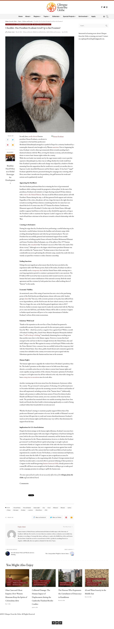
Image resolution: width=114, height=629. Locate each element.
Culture (9, 578)
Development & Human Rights (14, 580)
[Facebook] (8, 140)
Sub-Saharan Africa (17, 584)
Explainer (89, 580)
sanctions (56, 147)
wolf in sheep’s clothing (32, 335)
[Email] (13, 145)
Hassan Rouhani (27, 507)
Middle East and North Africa (24, 24)
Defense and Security (11, 24)
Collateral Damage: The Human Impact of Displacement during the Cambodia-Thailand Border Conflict (42, 597)
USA (46, 510)
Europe (9, 582)
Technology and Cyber (92, 584)
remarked (34, 245)
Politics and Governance (44, 24)
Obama (8, 510)
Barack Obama (17, 507)
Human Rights (63, 582)
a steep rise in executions (31, 377)
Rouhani (23, 510)
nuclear (69, 507)
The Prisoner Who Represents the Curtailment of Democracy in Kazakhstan (69, 593)
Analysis (36, 580)
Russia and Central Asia (65, 584)
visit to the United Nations (32, 195)
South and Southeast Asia (40, 584)
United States (39, 510)
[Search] (107, 16)
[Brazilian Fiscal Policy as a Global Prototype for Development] (10, 158)
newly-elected (33, 136)
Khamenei (56, 507)
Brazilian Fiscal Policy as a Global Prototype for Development (10, 174)
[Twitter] (13, 140)
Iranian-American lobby (51, 463)
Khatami (63, 507)
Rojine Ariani (11, 32)
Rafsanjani (16, 510)
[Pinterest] (8, 145)
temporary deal (37, 270)
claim (26, 299)
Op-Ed (35, 24)
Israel (49, 507)
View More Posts (67, 526)
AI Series (89, 578)
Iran (44, 507)
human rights (37, 507)
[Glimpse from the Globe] (57, 7)
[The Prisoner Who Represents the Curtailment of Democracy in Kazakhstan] (70, 578)
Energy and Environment (98, 578)
